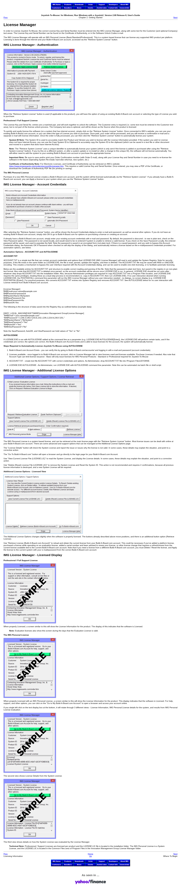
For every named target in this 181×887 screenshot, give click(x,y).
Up (90, 856)
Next (175, 17)
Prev (6, 17)
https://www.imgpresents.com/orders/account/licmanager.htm (36, 166)
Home (90, 854)
